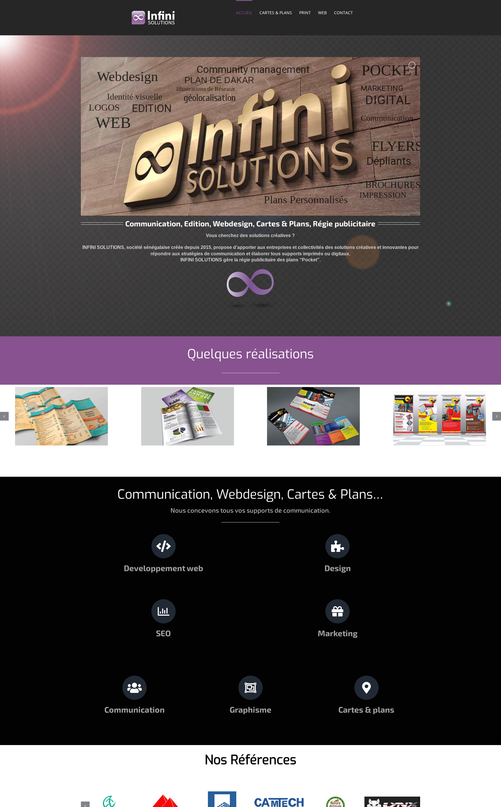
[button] (362, 12)
